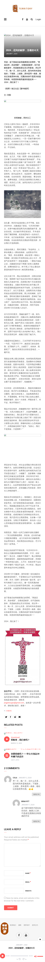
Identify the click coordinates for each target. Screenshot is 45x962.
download (15, 737)
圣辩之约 (35, 925)
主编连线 (9, 711)
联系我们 (13, 925)
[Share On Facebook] (10, 717)
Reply (35, 794)
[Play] (2, 955)
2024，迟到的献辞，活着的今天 (21, 948)
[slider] (40, 955)
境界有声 (27, 925)
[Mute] (35, 957)
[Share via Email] (19, 717)
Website (28, 891)
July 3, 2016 (15, 760)
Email (28, 882)
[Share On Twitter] (6, 717)
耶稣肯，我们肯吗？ (20, 740)
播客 (19, 925)
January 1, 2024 (21, 945)
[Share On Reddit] (15, 717)
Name (28, 873)
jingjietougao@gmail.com (14, 703)
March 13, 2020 (16, 743)
